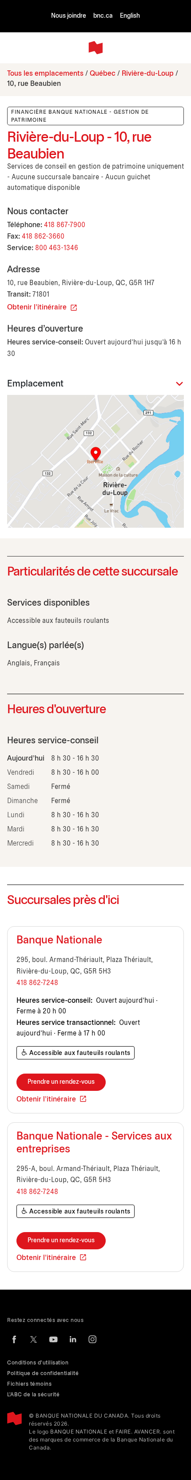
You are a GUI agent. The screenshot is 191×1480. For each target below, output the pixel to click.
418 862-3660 (43, 236)
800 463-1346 (56, 248)
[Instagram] (92, 1339)
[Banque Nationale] (95, 48)
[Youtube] (53, 1339)
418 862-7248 (37, 983)
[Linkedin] (73, 1339)
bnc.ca (103, 16)
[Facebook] (14, 1339)
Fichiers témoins (29, 1384)
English (130, 16)
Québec (102, 73)
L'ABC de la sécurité (33, 1394)
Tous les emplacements (45, 73)
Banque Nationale (59, 941)
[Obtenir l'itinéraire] (95, 461)
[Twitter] (34, 1339)
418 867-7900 (64, 225)
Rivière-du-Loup (148, 73)
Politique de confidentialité (43, 1373)
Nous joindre (68, 16)
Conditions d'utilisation (37, 1362)
